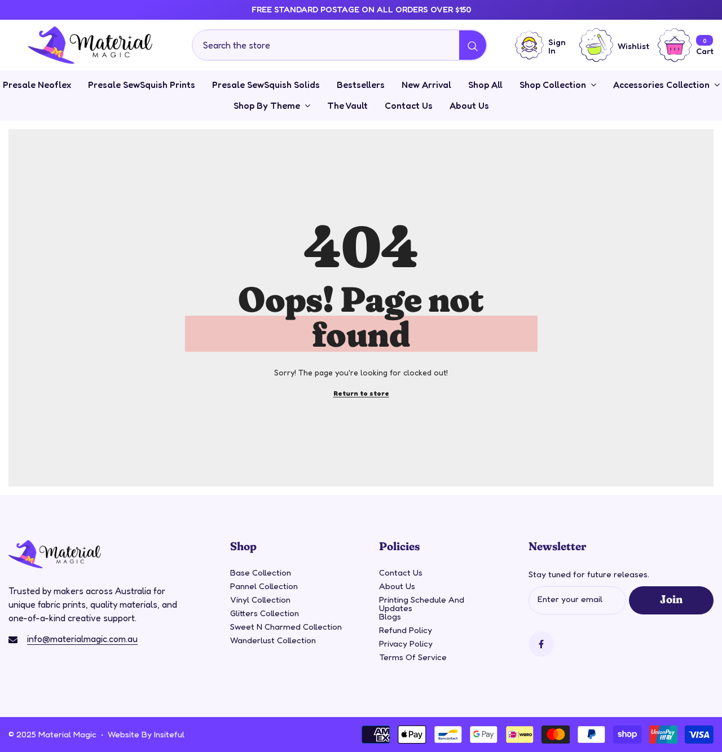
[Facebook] (541, 644)
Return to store (361, 393)
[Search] (339, 45)
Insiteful (169, 734)
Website (123, 734)
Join (671, 599)
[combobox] (326, 45)
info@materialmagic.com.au (82, 638)
